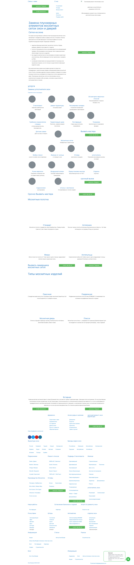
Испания (31, 452)
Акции (31, 537)
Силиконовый (100, 492)
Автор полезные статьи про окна (91, 556)
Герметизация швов (57, 122)
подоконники (41, 188)
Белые (51, 483)
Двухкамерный (73, 464)
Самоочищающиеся (74, 477)
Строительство (40, 547)
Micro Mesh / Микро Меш (35, 486)
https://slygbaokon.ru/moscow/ (35, 431)
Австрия (51, 449)
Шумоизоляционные (74, 480)
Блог (30, 544)
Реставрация (76, 122)
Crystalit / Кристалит (34, 474)
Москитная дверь (47, 318)
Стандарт (47, 225)
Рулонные (101, 464)
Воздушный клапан (57, 171)
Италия (44, 449)
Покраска (51, 486)
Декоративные (73, 496)
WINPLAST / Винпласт (54, 461)
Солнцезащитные (73, 490)
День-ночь (91, 467)
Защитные (91, 480)
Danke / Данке (33, 461)
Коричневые (58, 483)
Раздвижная (87, 294)
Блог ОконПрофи (33, 556)
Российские (72, 446)
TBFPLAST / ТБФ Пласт (55, 474)
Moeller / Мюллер (33, 464)
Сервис (31, 547)
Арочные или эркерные (95, 471)
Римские (91, 474)
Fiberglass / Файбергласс (35, 483)
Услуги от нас (85, 509)
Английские (89, 449)
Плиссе (87, 318)
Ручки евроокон (37, 171)
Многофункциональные (75, 474)
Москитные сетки (67, 140)
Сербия (45, 452)
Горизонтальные (93, 461)
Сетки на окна (33, 496)
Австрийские (80, 449)
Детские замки (41, 131)
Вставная (67, 397)
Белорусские (98, 446)
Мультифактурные (93, 477)
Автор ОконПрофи (60, 537)
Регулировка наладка (76, 105)
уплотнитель (96, 155)
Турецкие (71, 449)
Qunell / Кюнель (53, 464)
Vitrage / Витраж (33, 467)
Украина (31, 449)
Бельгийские (89, 446)
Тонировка (96, 122)
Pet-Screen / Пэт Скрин (35, 489)
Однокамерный (73, 461)
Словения (58, 449)
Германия (38, 446)
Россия (31, 446)
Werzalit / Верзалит (34, 471)
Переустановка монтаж (77, 171)
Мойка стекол (38, 155)
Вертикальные (92, 464)
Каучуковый (92, 496)
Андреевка (72, 556)
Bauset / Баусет (53, 471)
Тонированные (73, 487)
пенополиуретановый (94, 499)
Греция (52, 446)
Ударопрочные (73, 484)
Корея (37, 449)
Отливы (76, 155)
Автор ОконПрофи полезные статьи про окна (40, 540)
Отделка (96, 171)
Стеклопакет (37, 105)
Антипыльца (87, 255)
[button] (40, 6)
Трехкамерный (73, 467)
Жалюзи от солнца (57, 155)
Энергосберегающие (74, 471)
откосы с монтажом (67, 188)
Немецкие (80, 446)
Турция (45, 446)
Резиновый (92, 492)
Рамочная (47, 294)
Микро (47, 255)
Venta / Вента (52, 467)
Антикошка (87, 225)
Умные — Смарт (73, 493)
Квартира (58, 509)
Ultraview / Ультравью (34, 492)
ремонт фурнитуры (57, 105)
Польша (38, 452)
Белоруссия (59, 446)
